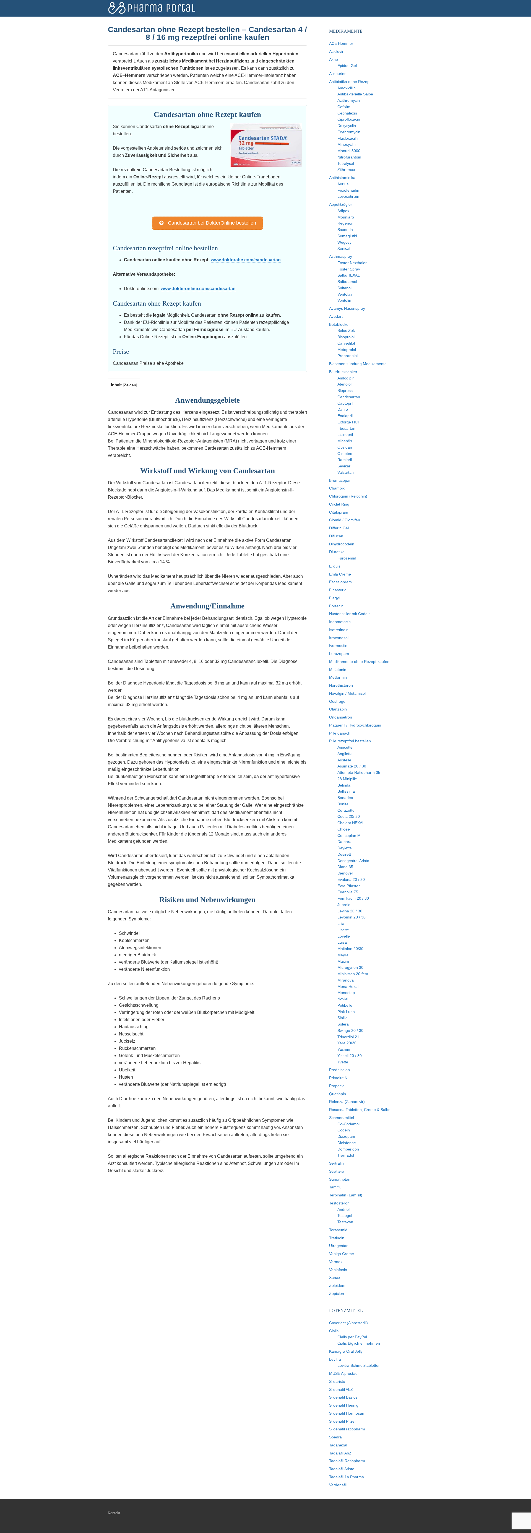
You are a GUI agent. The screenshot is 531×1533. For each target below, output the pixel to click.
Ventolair (345, 294)
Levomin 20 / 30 (351, 917)
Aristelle (344, 760)
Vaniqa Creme (341, 1253)
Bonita (342, 804)
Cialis (334, 1331)
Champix (337, 488)
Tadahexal (338, 1445)
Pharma (152, 8)
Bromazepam (341, 480)
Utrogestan (338, 1245)
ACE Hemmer (341, 43)
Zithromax (346, 169)
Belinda (343, 785)
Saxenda (345, 229)
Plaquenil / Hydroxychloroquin (355, 725)
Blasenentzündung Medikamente (358, 363)
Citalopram (338, 512)
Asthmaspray (340, 256)
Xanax (334, 1277)
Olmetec (344, 453)
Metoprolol (346, 349)
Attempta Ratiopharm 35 (358, 772)
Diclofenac (346, 1143)
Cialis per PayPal (352, 1337)
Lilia (340, 923)
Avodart (336, 316)
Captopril (345, 403)
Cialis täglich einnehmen (358, 1343)
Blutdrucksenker (343, 371)
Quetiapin (337, 1094)
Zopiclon (336, 1293)
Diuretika (337, 552)
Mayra (342, 955)
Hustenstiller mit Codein (350, 613)
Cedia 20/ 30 (348, 816)
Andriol (343, 1209)
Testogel (344, 1215)
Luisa (342, 942)
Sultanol (344, 288)
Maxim (343, 961)
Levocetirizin (348, 196)
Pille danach (339, 733)
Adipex (343, 211)
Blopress (345, 390)
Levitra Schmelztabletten (359, 1365)
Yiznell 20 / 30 (349, 1055)
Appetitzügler (340, 204)
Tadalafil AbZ (340, 1453)
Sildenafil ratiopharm (347, 1429)
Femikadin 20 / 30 (353, 898)
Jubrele (343, 904)
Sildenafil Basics (343, 1397)
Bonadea (345, 797)
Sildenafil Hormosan (346, 1413)
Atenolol (344, 384)
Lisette (343, 930)
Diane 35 (345, 867)
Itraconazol (338, 638)
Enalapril (345, 415)
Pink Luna (346, 1011)
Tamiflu (335, 1187)
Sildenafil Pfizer (342, 1421)
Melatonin (337, 669)
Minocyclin (346, 144)
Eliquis (334, 566)
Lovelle (343, 936)
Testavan (345, 1222)
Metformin (338, 677)
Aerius (342, 184)
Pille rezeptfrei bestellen (350, 741)
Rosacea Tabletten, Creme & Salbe (360, 1109)
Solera (343, 1024)
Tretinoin (336, 1238)
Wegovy (344, 242)
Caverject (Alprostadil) (348, 1323)
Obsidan (344, 447)
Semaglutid (347, 236)
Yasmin (343, 1049)
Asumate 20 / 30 (351, 766)
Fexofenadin (348, 190)
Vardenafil (338, 1485)
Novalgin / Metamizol (347, 693)
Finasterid (338, 590)
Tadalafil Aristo (341, 1469)
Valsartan (345, 472)
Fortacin (336, 606)
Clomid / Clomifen (344, 520)
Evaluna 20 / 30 (351, 879)
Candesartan (348, 397)
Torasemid (338, 1230)
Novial (342, 999)
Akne (333, 59)
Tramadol (345, 1155)
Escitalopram (340, 582)
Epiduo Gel (347, 65)
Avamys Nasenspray (347, 308)
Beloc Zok (346, 330)
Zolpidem (337, 1285)
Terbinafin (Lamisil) (345, 1195)
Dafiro (342, 409)
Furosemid (346, 558)
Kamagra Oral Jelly (346, 1351)
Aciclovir (336, 51)
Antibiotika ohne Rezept (350, 81)
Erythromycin (348, 132)
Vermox (335, 1261)
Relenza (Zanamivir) (347, 1101)
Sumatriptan (339, 1179)
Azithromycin (348, 100)
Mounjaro (345, 217)
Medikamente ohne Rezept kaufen (359, 661)
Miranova (345, 980)
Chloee (343, 829)
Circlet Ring (339, 504)
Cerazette (346, 810)
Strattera (336, 1171)
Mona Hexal (347, 986)
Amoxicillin (346, 88)
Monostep (346, 992)
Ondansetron (340, 717)
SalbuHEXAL (348, 275)
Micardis (344, 441)
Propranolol (347, 355)
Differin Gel (339, 528)
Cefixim (343, 107)
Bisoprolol (346, 337)
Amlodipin (346, 378)
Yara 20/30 (346, 1043)
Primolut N (338, 1078)
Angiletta (345, 753)
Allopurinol (338, 73)
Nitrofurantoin (349, 157)
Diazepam (346, 1136)
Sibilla (342, 1018)
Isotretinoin (338, 630)
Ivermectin (338, 645)
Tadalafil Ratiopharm (347, 1461)
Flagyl (334, 598)
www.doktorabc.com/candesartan (246, 259)
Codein (343, 1130)
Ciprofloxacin (348, 119)
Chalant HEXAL (351, 823)
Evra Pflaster (348, 886)
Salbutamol (347, 281)
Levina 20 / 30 (349, 911)
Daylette (344, 848)
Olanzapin (338, 709)
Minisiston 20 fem (352, 974)
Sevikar (343, 466)
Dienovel (345, 873)
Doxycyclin (346, 125)
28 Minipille (347, 779)
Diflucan (336, 536)
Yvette (342, 1062)
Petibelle (344, 1005)
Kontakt (114, 1513)
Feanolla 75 (347, 892)
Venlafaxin (338, 1269)
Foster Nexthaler (352, 263)
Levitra (335, 1359)
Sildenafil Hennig (343, 1405)
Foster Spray (348, 269)
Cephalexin (347, 113)
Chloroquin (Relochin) (348, 496)
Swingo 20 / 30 (350, 1030)
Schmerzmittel (341, 1117)
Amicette (345, 747)
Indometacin (340, 622)
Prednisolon (339, 1070)
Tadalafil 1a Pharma (346, 1477)
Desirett (344, 854)
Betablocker (339, 324)
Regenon (345, 223)
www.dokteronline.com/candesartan (198, 288)
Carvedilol (346, 343)
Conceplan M (349, 835)
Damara (344, 841)
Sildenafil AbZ (341, 1389)
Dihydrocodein (341, 544)
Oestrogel (337, 701)
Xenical (343, 248)
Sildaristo (337, 1381)
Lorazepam (339, 653)
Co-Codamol (348, 1124)
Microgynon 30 (350, 967)
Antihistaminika (342, 177)
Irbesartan (346, 428)
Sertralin (336, 1163)
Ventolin (344, 300)
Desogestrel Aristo (353, 860)
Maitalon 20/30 (350, 948)
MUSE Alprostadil (344, 1373)
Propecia (337, 1086)
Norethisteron (341, 685)
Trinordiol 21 (348, 1037)
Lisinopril (345, 434)
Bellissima (346, 791)
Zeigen (130, 385)
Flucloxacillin (348, 138)
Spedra (335, 1437)
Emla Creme (340, 574)
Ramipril (344, 459)
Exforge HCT (348, 422)
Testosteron (339, 1203)
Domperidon (348, 1149)
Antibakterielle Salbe (355, 94)
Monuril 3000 (348, 151)
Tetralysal (345, 163)
